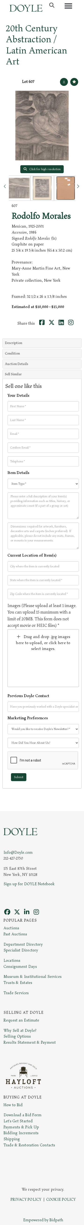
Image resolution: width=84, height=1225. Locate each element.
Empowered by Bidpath (43, 1220)
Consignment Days (20, 966)
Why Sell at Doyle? (20, 1030)
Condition (12, 353)
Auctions (11, 928)
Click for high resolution (44, 169)
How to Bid (13, 1105)
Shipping (12, 1139)
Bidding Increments (21, 1133)
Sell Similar (13, 374)
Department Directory (23, 944)
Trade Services (16, 993)
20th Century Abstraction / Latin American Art (36, 45)
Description (13, 343)
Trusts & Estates (18, 982)
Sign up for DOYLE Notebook (29, 884)
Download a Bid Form (23, 1115)
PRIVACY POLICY (26, 1199)
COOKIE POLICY (61, 1199)
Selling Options (17, 1036)
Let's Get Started (18, 1121)
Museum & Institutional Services (33, 976)
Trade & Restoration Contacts (29, 1145)
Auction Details (16, 364)
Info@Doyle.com (18, 852)
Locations (12, 960)
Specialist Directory (21, 950)
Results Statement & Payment (30, 1042)
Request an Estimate (21, 1020)
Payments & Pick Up (21, 1127)
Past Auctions (15, 934)
